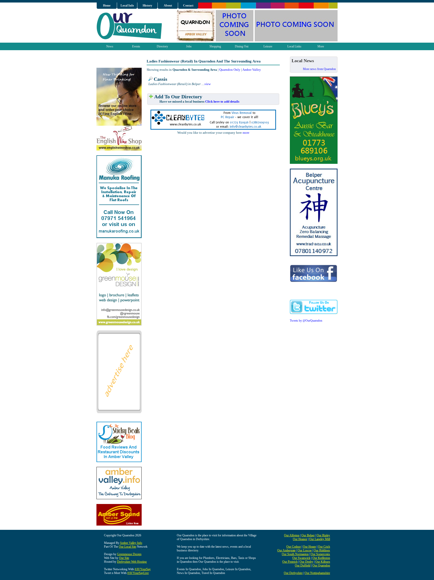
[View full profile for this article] (150, 79)
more (246, 132)
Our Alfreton (291, 535)
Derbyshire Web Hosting (132, 561)
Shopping (215, 46)
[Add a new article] (151, 96)
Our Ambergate (286, 550)
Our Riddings (322, 550)
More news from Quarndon (319, 69)
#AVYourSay (143, 569)
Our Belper (308, 535)
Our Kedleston (321, 558)
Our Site (124, 558)
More (320, 46)
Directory (162, 46)
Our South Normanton (295, 554)
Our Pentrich (290, 561)
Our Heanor (300, 539)
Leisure (267, 46)
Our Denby (306, 561)
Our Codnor (293, 546)
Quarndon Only (229, 69)
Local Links (294, 46)
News (109, 46)
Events (136, 46)
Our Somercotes (320, 554)
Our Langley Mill (319, 539)
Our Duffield (302, 565)
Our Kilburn (322, 561)
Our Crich (324, 546)
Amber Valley (251, 69)
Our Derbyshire (293, 573)
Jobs (189, 46)
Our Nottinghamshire (317, 573)
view (207, 84)
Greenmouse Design (129, 554)
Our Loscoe (305, 550)
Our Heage (309, 546)
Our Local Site (127, 546)
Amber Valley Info (131, 543)
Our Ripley (323, 535)
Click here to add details (222, 101)
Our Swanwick (301, 558)
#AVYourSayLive (138, 573)
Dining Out (241, 46)
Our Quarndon (321, 565)
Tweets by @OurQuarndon (306, 320)
